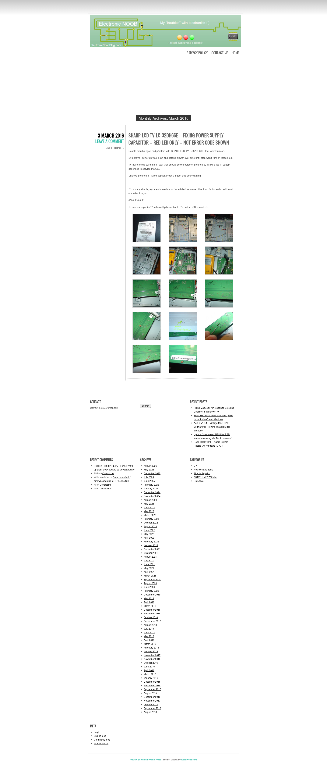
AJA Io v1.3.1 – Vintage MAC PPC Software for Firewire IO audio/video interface (212, 426)
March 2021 (150, 575)
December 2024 (152, 492)
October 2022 (151, 522)
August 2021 (150, 556)
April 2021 (149, 571)
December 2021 (152, 549)
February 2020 (151, 590)
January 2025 (151, 488)
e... (103, 407)
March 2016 (150, 674)
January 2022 (151, 545)
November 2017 (152, 655)
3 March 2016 (111, 135)
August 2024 (150, 499)
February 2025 (151, 484)
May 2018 (149, 636)
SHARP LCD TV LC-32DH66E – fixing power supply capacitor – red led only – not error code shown (178, 139)
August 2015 (150, 693)
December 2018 (152, 609)
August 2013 (150, 711)
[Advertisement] (163, 88)
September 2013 (152, 708)
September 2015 (152, 689)
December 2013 (152, 696)
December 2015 (152, 681)
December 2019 (152, 594)
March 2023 (150, 514)
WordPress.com (189, 759)
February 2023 (151, 518)
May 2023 (149, 511)
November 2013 (152, 700)
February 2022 (151, 541)
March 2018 (150, 643)
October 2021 (151, 552)
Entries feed (100, 735)
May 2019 (149, 598)
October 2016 (151, 662)
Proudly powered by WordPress (145, 759)
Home (235, 52)
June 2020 (149, 586)
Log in (97, 732)
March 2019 (150, 605)
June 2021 (149, 564)
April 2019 (149, 602)
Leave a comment (109, 141)
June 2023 (149, 507)
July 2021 (149, 560)
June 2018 (149, 632)
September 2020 (152, 579)
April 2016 (149, 670)
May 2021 (149, 568)
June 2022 (149, 530)
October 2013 (151, 704)
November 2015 (152, 685)
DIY (196, 465)
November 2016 (152, 658)
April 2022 (149, 537)
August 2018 (150, 624)
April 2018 (149, 639)
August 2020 (150, 583)
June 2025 (149, 480)
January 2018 (151, 651)
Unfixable (199, 480)
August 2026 (150, 465)
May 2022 (149, 533)
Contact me (219, 52)
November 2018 (152, 613)
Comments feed (102, 739)
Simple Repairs (114, 148)
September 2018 (152, 621)
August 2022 (150, 526)
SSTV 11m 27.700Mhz (205, 477)
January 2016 (151, 677)
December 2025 (152, 473)
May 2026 (149, 469)
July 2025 (149, 477)
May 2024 (149, 503)
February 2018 (151, 647)
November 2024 (152, 496)
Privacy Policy (197, 52)
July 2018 (149, 628)
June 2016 (149, 666)
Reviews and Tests (203, 469)
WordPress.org (101, 743)
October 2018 (151, 617)
